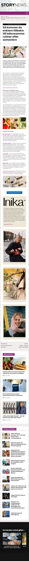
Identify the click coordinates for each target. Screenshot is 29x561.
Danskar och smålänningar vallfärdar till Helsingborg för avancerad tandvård (17, 505)
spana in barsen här (18, 173)
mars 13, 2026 (6, 397)
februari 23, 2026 (7, 420)
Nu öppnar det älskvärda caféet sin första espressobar (11, 546)
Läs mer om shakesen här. (8, 171)
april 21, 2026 (6, 375)
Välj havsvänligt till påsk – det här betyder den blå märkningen (14, 416)
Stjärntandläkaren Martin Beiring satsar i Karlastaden (18, 479)
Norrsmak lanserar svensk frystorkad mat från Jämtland (12, 394)
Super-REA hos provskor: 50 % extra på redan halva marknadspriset (18, 436)
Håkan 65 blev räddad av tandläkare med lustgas (18, 462)
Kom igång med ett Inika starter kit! (10, 87)
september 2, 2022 (8, 43)
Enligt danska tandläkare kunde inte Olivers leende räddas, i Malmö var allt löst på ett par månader (18, 453)
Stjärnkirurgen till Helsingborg (16, 513)
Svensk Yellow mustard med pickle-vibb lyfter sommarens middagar (14, 372)
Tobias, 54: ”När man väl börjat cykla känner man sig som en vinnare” (18, 487)
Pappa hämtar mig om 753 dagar (18, 496)
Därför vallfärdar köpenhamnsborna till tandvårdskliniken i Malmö (18, 470)
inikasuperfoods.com (8, 224)
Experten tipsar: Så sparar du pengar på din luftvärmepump (18, 444)
